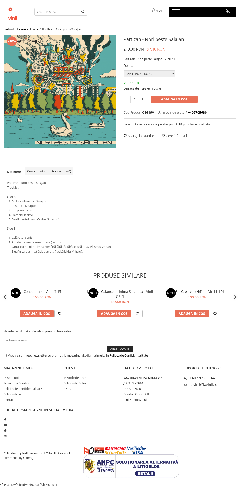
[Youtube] (5, 425)
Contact (9, 400)
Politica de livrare (15, 394)
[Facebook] (5, 419)
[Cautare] (83, 12)
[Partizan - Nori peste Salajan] (60, 91)
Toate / (35, 29)
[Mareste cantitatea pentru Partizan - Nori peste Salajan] (142, 99)
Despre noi (11, 377)
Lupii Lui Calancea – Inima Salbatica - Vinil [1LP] (120, 293)
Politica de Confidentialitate (128, 355)
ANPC (67, 389)
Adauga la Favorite (140, 136)
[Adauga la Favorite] (59, 313)
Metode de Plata (75, 377)
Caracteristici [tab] (37, 171)
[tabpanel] (60, 91)
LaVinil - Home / (16, 29)
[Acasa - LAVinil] (15, 12)
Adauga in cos (174, 99)
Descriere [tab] (14, 172)
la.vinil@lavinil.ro (203, 384)
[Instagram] (5, 436)
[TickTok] (5, 430)
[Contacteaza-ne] (227, 11)
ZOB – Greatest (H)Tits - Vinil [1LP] (197, 291)
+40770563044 (202, 377)
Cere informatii (176, 136)
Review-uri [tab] (61, 171)
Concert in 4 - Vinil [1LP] (42, 291)
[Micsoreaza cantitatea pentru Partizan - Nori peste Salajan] (127, 99)
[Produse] (176, 12)
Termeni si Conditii (16, 383)
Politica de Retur (75, 383)
